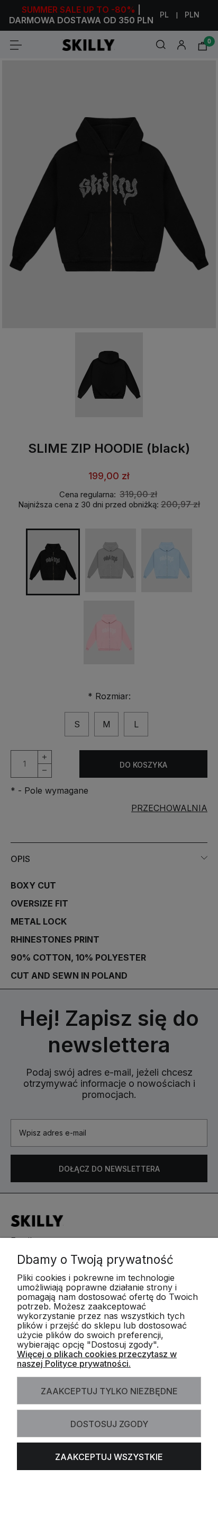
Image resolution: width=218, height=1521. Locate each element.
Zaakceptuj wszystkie (109, 1457)
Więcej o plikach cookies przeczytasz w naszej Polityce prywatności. (97, 1359)
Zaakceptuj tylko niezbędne (109, 1391)
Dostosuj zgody (109, 1424)
